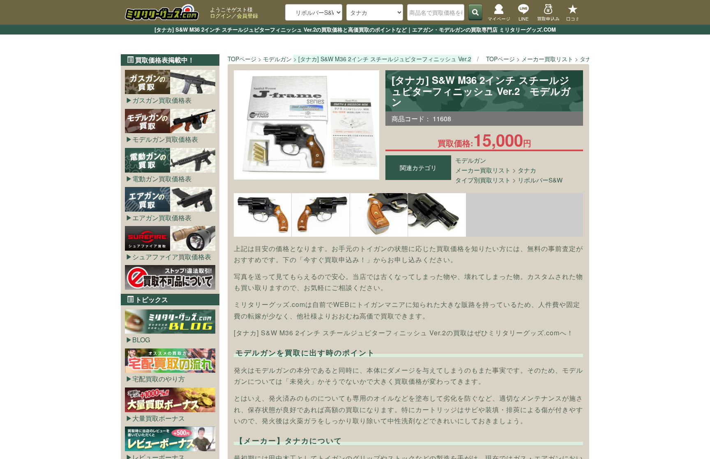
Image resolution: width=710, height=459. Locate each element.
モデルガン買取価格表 (165, 139)
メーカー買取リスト (483, 170)
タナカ (527, 170)
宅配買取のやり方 (158, 378)
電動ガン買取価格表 (161, 178)
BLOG (141, 339)
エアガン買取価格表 (161, 217)
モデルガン (470, 160)
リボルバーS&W (540, 179)
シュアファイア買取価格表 (171, 256)
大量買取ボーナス (158, 418)
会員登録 (247, 15)
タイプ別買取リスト (483, 179)
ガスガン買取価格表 (161, 100)
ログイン (220, 15)
